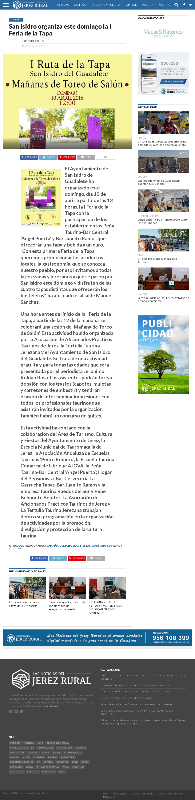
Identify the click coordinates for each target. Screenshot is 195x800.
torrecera (67, 757)
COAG (62, 771)
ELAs (76, 545)
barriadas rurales (21, 762)
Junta (45, 752)
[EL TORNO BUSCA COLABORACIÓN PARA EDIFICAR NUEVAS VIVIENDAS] (107, 597)
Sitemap (104, 793)
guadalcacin (45, 748)
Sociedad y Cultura (106, 4)
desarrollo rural (57, 743)
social (56, 752)
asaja (85, 762)
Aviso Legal (120, 793)
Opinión (131, 4)
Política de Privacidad (171, 793)
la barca (32, 752)
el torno (39, 757)
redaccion (34, 40)
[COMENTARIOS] (105, 156)
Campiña (80, 4)
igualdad (32, 771)
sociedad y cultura (22, 748)
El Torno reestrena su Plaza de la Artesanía (24, 604)
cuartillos (17, 771)
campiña (52, 545)
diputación (17, 752)
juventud (78, 767)
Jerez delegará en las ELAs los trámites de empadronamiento (67, 606)
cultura (66, 545)
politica (29, 743)
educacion (48, 771)
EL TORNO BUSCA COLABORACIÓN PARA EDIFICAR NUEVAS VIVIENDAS (105, 608)
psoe (75, 762)
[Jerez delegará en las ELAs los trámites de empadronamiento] (67, 597)
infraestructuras (47, 767)
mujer (26, 757)
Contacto (166, 4)
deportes (63, 762)
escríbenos (51, 706)
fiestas (85, 545)
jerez (29, 767)
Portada (62, 4)
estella (48, 762)
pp (38, 762)
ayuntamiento (72, 752)
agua (66, 767)
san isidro (99, 545)
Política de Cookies (142, 793)
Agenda (147, 4)
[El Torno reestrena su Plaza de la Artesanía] (27, 597)
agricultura (64, 748)
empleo (14, 757)
